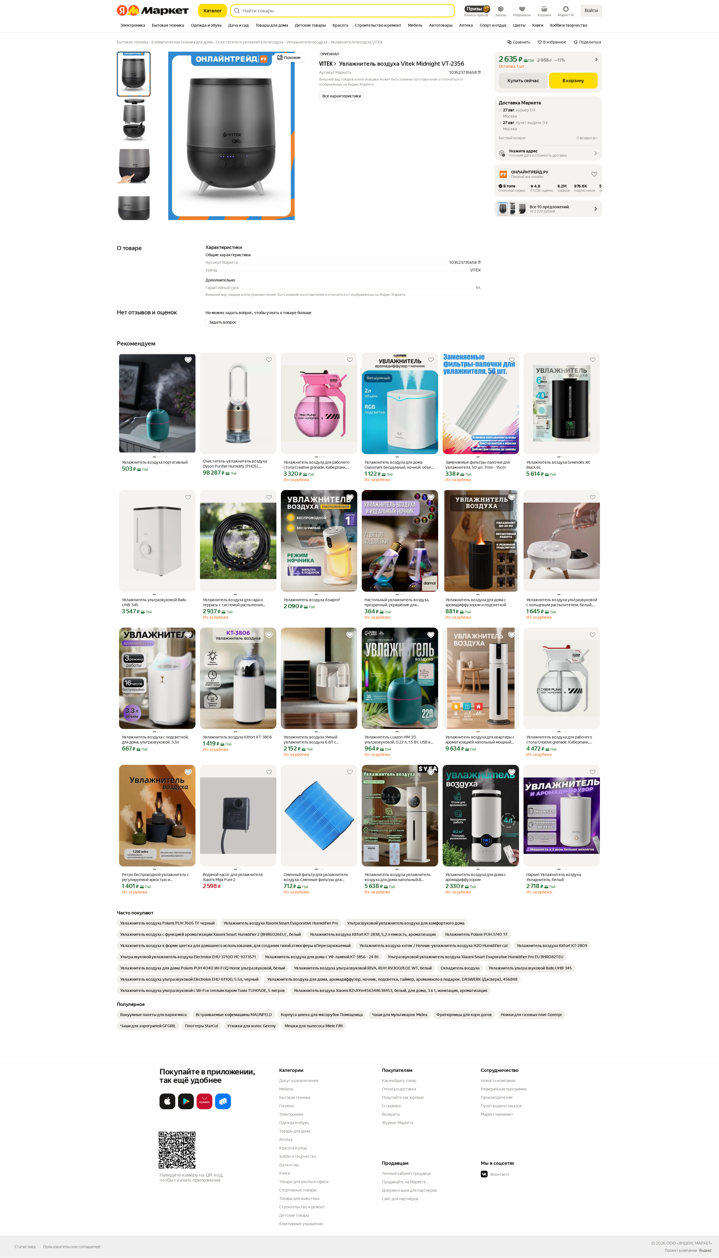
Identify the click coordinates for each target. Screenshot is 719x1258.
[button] (341, 96)
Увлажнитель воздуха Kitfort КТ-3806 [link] (237, 737)
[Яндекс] (705, 1250)
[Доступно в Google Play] (186, 1108)
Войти (591, 10)
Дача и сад (289, 1165)
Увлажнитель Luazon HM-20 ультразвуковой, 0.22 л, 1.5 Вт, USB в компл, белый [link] (398, 740)
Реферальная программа (503, 1089)
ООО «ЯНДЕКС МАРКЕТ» (689, 1243)
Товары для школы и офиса (303, 1181)
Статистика (25, 1247)
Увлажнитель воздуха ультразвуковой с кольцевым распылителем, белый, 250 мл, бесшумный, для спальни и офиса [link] (561, 602)
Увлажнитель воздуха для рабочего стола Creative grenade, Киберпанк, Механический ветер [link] (316, 465)
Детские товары (294, 1215)
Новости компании (498, 1080)
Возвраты (391, 1114)
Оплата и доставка (399, 1089)
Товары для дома (294, 1131)
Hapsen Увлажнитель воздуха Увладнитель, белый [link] (553, 877)
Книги (284, 1173)
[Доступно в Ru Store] (223, 1108)
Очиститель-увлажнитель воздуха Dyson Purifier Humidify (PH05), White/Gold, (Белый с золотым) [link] (235, 464)
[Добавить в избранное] (188, 360)
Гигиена (286, 1106)
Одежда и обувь (294, 1122)
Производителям (497, 1097)
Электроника (291, 1114)
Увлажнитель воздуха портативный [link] (155, 462)
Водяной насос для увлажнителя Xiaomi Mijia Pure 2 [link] (233, 877)
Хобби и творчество (297, 1156)
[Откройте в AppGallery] (204, 1108)
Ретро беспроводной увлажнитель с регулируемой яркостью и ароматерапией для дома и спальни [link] (155, 877)
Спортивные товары (298, 1190)
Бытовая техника (294, 1097)
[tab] (133, 26)
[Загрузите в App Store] (167, 1108)
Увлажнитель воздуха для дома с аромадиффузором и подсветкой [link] (475, 602)
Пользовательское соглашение (72, 1247)
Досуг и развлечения (298, 1080)
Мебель (286, 1089)
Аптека (285, 1139)
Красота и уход (293, 1148)
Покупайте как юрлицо (403, 1097)
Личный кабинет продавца (406, 1173)
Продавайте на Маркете (404, 1182)
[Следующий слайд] (296, 135)
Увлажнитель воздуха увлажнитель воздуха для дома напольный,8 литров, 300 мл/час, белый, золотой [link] (398, 877)
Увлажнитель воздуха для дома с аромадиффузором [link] (475, 877)
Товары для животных (299, 1198)
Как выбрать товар (399, 1080)
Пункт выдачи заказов (501, 1106)
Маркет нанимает (497, 1114)
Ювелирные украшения (301, 1224)
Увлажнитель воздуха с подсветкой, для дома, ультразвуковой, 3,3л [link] (155, 739)
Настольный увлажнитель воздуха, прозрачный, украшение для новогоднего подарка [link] (397, 602)
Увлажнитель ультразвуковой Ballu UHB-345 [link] (154, 602)
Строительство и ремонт (302, 1207)
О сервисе (391, 1106)
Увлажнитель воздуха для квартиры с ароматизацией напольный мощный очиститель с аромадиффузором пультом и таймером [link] (480, 740)
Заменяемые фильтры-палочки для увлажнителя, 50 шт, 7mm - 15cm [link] (477, 465)
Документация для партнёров (409, 1190)
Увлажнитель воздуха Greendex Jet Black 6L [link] (558, 465)
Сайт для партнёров (400, 1199)
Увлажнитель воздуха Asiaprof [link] (312, 600)
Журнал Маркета (397, 1122)
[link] (167, 923)
